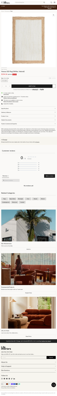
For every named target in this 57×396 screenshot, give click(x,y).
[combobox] (30, 2)
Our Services (5, 370)
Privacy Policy (4, 387)
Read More (28, 336)
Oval (28, 198)
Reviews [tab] (5, 176)
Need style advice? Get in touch (10, 101)
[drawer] (28, 108)
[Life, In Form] (28, 313)
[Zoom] (53, 15)
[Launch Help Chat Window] (54, 385)
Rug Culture (4, 69)
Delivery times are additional (10, 98)
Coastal (22, 202)
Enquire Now (28, 292)
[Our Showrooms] (28, 225)
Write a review (50, 176)
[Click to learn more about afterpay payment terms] (35, 89)
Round (35, 198)
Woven (43, 198)
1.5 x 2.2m (4, 80)
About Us (4, 362)
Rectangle (20, 198)
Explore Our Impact (46, 341)
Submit (51, 357)
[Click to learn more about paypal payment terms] (42, 89)
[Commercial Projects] (28, 269)
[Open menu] (2, 2)
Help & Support (6, 366)
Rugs (4, 198)
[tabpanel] (28, 183)
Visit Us (28, 249)
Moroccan (14, 202)
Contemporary (5, 202)
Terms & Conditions (11, 387)
